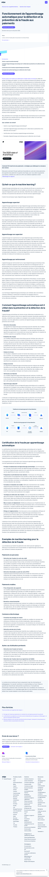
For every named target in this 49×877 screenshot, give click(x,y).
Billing (14, 784)
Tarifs (14, 779)
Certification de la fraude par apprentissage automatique (15, 67)
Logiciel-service (27, 806)
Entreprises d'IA (27, 808)
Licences (40, 799)
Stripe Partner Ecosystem (30, 839)
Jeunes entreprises (28, 780)
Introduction (5, 59)
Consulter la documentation (32, 762)
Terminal (15, 825)
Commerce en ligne (28, 786)
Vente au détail (27, 830)
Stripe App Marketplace (29, 837)
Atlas (14, 780)
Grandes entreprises (29, 779)
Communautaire (41, 785)
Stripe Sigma (16, 821)
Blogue (39, 784)
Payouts (15, 814)
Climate (15, 789)
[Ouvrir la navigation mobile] (46, 2)
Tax (14, 823)
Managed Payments (17, 809)
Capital (14, 786)
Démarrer (5, 746)
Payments (15, 812)
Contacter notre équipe (16, 746)
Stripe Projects (27, 859)
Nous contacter (41, 819)
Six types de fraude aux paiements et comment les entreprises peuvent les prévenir (23, 714)
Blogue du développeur (29, 861)
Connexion (40, 831)
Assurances (27, 818)
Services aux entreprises (29, 827)
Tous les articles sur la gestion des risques (12, 710)
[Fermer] (46, 870)
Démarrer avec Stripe (8, 27)
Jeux (25, 813)
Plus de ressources (42, 806)
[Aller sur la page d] (3, 777)
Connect (15, 791)
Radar (14, 816)
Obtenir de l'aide (41, 825)
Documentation (27, 846)
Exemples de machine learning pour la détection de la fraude (16, 70)
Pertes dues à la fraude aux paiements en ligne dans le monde (19, 78)
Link (14, 807)
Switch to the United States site (23, 873)
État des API (27, 851)
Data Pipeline (16, 795)
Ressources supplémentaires (10, 6)
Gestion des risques (25, 6)
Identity (15, 802)
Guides (39, 779)
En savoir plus (5, 40)
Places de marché (28, 801)
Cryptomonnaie (16, 793)
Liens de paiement (17, 810)
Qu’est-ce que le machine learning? (10, 61)
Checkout (15, 787)
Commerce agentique (29, 782)
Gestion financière (28, 803)
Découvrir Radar (6, 762)
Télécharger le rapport (8, 176)
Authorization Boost (17, 782)
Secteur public (27, 829)
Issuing (14, 805)
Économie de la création (29, 810)
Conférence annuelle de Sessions (40, 789)
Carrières (40, 814)
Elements (15, 796)
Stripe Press (40, 818)
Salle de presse (41, 816)
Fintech (26, 811)
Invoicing (15, 803)
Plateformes (27, 804)
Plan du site (40, 801)
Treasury (15, 826)
